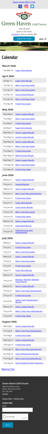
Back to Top (8, 369)
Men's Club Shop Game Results (28, 193)
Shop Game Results (23, 226)
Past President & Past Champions (29, 363)
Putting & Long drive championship (24, 231)
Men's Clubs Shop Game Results (28, 311)
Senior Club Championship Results (26, 301)
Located (14, 34)
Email (4, 406)
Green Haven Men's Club (24, 2)
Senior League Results (24, 114)
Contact (5, 394)
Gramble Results (22, 184)
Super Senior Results (24, 207)
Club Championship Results (26, 354)
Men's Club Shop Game (25, 85)
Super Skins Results (23, 70)
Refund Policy (19, 399)
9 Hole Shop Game (23, 104)
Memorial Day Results (24, 155)
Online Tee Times (24, 38)
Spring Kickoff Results (24, 94)
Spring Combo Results (24, 137)
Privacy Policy (7, 399)
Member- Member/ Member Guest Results (27, 280)
